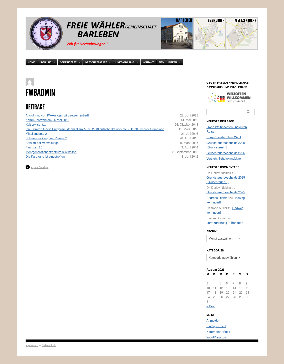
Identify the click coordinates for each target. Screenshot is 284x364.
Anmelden (213, 320)
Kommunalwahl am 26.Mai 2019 (47, 120)
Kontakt (148, 62)
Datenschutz (49, 345)
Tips (161, 62)
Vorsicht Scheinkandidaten (224, 158)
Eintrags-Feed (216, 326)
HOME (31, 62)
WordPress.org (216, 337)
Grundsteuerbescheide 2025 (225, 153)
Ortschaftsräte (96, 62)
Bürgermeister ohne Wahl (223, 137)
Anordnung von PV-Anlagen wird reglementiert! (57, 115)
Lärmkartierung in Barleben (224, 222)
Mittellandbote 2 (36, 133)
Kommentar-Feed (218, 331)
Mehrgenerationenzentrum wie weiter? (51, 152)
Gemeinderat (68, 62)
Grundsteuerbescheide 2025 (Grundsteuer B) (225, 144)
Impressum (32, 345)
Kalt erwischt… (36, 124)
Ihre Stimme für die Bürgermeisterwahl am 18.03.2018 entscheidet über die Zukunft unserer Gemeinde (95, 129)
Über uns (45, 62)
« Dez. (210, 306)
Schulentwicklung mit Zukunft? (46, 138)
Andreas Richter (217, 197)
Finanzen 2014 (36, 147)
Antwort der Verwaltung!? (42, 142)
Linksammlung (124, 62)
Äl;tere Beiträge (39, 167)
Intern (172, 62)
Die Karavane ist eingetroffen (45, 156)
